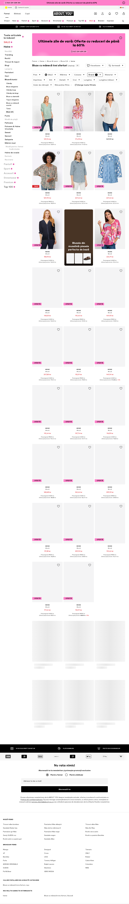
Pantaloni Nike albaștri (53, 824)
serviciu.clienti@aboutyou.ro (43, 802)
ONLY (87, 853)
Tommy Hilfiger (50, 861)
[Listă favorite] (116, 13)
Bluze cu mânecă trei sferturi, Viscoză (58, 896)
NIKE (87, 868)
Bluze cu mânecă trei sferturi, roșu (16, 885)
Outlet (10, 7)
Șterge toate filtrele (86, 85)
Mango (5, 850)
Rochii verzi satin (91, 832)
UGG (46, 857)
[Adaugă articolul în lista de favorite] (58, 94)
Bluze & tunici (52, 61)
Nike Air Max (90, 828)
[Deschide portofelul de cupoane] (95, 13)
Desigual (47, 850)
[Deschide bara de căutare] (122, 21)
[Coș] (123, 13)
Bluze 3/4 (64, 61)
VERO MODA (49, 871)
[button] (95, 66)
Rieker (87, 857)
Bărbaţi (17, 13)
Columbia (89, 864)
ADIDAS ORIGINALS (10, 864)
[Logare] (102, 13)
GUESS (5, 868)
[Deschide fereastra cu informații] (123, 2)
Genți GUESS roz (9, 835)
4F (4, 853)
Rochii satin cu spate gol (12, 839)
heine (73, 61)
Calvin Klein (89, 861)
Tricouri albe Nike (92, 824)
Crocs (46, 853)
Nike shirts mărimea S (52, 828)
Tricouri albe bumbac (11, 824)
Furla (5, 861)
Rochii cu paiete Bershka (94, 835)
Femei (7, 13)
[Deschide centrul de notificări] (109, 13)
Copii (27, 13)
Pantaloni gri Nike (10, 832)
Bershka (6, 857)
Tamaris (88, 850)
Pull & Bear (7, 871)
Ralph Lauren (49, 864)
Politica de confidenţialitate (32, 800)
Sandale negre (49, 835)
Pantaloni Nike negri (52, 832)
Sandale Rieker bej (10, 828)
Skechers (47, 868)
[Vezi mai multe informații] (47, 146)
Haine (42, 61)
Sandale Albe (49, 839)
